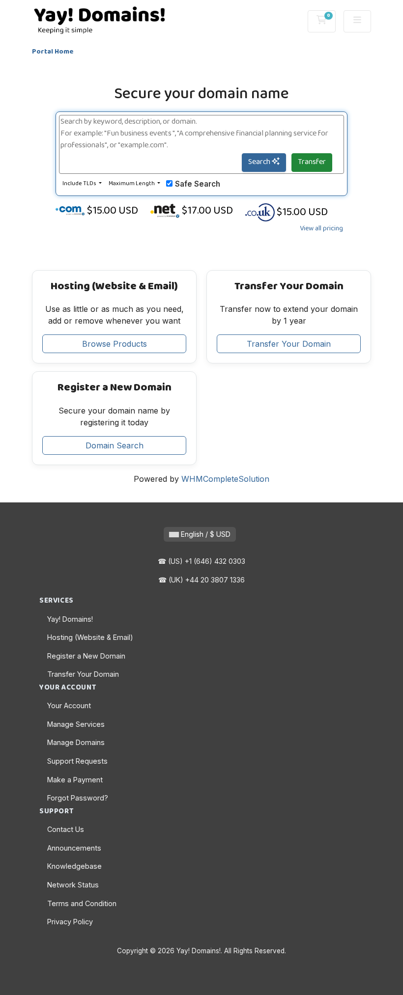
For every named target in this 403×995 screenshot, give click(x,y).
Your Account (69, 705)
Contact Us (65, 829)
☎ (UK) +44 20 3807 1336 (201, 580)
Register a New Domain (86, 656)
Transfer (312, 162)
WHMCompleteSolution (225, 479)
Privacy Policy (70, 921)
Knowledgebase (74, 866)
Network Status (73, 885)
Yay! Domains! (70, 619)
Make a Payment (75, 779)
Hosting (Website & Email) (90, 637)
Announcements (74, 848)
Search (260, 162)
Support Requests (77, 761)
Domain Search (115, 445)
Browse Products (114, 344)
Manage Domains (76, 742)
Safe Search (197, 184)
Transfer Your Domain (289, 344)
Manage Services (76, 724)
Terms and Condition (81, 903)
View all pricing (321, 229)
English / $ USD (204, 534)
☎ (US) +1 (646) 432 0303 (201, 561)
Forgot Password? (77, 798)
